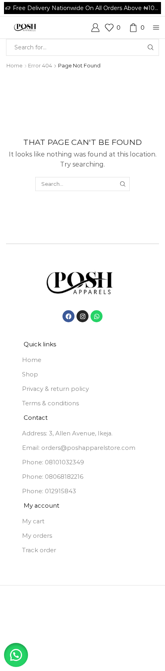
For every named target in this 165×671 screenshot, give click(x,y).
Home (14, 65)
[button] (16, 655)
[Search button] (151, 47)
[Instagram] (82, 316)
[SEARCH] (122, 184)
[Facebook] (68, 316)
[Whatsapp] (97, 316)
